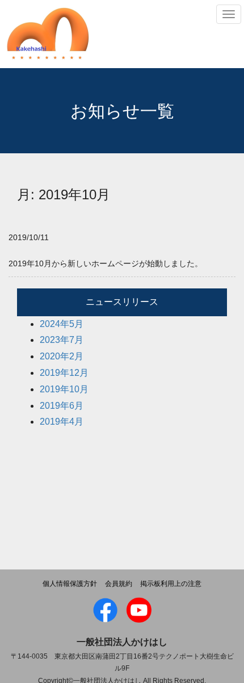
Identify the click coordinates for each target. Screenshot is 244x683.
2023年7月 (61, 340)
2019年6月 (61, 405)
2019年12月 (64, 373)
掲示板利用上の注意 (170, 584)
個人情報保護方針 (70, 584)
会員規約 (118, 584)
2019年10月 (64, 389)
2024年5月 (61, 324)
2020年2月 (61, 356)
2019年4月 (61, 421)
